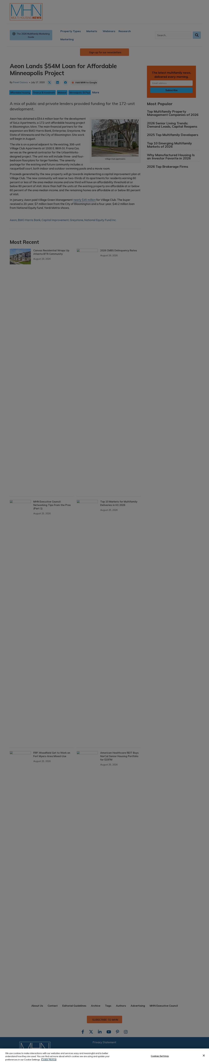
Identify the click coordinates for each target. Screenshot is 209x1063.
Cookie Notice (48, 1059)
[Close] (203, 1055)
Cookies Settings (160, 1056)
